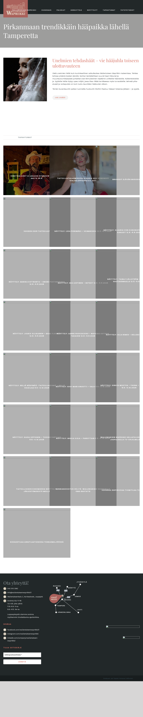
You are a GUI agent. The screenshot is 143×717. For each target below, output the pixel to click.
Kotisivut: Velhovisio (126, 678)
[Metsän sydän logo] (123, 627)
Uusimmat (9, 137)
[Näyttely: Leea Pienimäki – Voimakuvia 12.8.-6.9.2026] (83, 230)
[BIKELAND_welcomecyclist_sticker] (131, 638)
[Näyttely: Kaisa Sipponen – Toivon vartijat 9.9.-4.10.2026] (36, 438)
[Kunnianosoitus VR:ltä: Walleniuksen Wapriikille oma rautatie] (83, 489)
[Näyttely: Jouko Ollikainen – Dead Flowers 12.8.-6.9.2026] (36, 334)
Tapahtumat (25, 137)
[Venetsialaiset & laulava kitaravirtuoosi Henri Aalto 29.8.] (36, 177)
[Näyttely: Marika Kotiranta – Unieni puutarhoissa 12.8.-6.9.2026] (36, 282)
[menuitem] (9, 137)
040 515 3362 (12, 589)
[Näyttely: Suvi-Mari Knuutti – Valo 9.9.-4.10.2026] (83, 386)
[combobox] (96, 63)
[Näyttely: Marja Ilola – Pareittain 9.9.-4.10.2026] (83, 438)
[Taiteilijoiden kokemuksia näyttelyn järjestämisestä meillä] (36, 489)
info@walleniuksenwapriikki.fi (19, 593)
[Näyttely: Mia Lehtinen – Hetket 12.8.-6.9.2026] (83, 282)
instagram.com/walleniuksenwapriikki (22, 634)
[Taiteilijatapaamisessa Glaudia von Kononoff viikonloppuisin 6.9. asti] (83, 179)
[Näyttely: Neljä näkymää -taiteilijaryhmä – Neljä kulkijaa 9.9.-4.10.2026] (36, 386)
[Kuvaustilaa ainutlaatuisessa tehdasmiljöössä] (36, 541)
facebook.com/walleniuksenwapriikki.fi (23, 630)
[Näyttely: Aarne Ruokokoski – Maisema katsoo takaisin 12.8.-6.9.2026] (83, 334)
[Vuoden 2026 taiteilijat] (36, 230)
